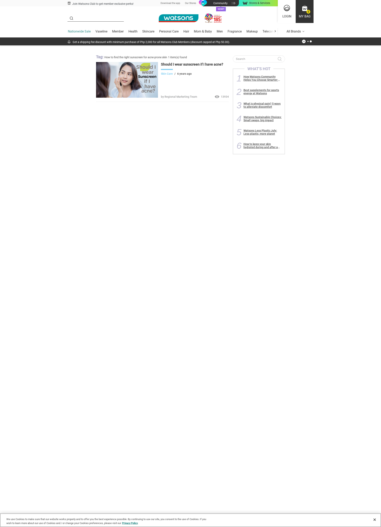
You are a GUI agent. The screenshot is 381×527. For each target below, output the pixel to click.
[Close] (374, 519)
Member (118, 31)
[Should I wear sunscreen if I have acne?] (127, 96)
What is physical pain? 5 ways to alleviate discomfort (262, 105)
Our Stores (190, 3)
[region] (190, 520)
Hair (186, 31)
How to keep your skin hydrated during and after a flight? (260, 145)
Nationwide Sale (79, 31)
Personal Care (169, 31)
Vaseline (101, 31)
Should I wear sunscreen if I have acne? (192, 64)
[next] (275, 31)
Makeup (252, 31)
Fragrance (235, 31)
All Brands (294, 31)
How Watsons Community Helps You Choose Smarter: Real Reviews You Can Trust (261, 78)
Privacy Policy (130, 522)
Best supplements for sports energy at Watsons (261, 92)
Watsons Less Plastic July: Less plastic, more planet (260, 132)
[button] (305, 11)
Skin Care (167, 73)
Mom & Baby (203, 31)
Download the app (170, 3)
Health (133, 31)
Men (220, 31)
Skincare (148, 31)
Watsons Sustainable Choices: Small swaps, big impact (262, 119)
